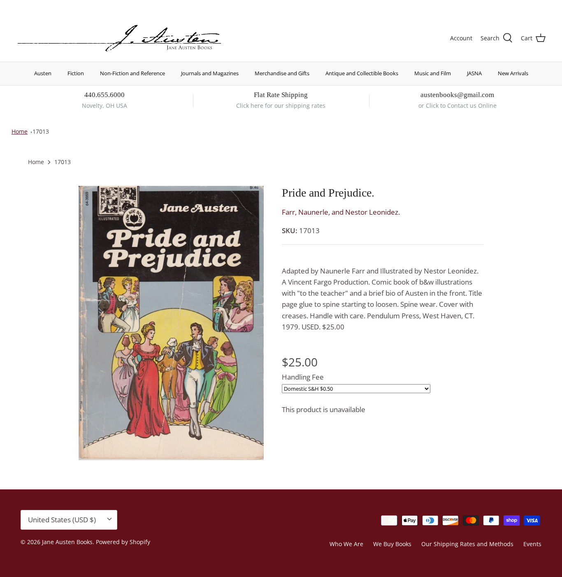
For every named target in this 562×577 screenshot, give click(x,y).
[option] (171, 323)
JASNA (474, 73)
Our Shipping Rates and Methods (467, 544)
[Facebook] (31, 6)
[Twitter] (19, 6)
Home (20, 131)
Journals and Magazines (210, 73)
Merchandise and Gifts (282, 73)
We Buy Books (392, 544)
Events (532, 544)
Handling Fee (303, 377)
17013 (41, 131)
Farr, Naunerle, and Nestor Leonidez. (341, 212)
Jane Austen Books (67, 542)
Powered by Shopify (123, 542)
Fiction (75, 73)
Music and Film (432, 73)
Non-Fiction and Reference (132, 73)
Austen (42, 73)
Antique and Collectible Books (361, 73)
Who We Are (346, 544)
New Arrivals (513, 73)
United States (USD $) (507, 7)
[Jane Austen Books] (119, 38)
